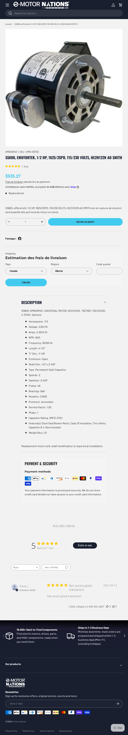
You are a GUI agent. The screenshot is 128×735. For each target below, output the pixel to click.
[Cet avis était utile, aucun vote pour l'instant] (107, 606)
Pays (8, 264)
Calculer (26, 282)
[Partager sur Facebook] (19, 238)
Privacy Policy (11, 731)
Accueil (8, 24)
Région (55, 264)
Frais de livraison (14, 181)
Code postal (103, 264)
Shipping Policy (65, 731)
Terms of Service (47, 731)
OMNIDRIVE (11, 151)
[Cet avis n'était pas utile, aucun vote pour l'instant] (113, 606)
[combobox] (64, 13)
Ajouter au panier (85, 221)
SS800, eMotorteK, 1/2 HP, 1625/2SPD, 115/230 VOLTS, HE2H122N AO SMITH (46, 24)
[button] (120, 5)
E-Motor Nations (19, 721)
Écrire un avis (85, 545)
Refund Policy (28, 731)
